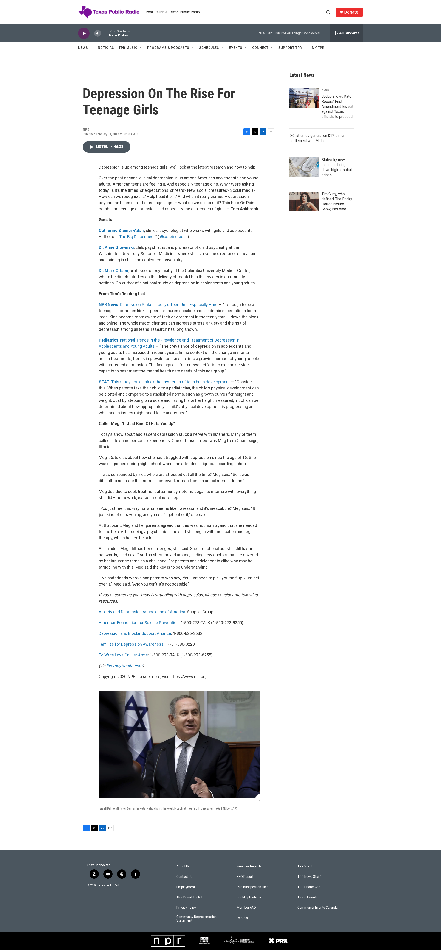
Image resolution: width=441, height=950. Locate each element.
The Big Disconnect (137, 236)
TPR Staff (304, 866)
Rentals (242, 918)
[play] (84, 33)
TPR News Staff (309, 876)
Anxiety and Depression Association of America (142, 611)
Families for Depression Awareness (131, 644)
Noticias (106, 48)
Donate (351, 12)
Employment (185, 887)
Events (235, 48)
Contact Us (184, 876)
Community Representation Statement (196, 918)
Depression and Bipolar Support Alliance (135, 633)
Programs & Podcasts (168, 48)
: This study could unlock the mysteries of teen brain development (164, 381)
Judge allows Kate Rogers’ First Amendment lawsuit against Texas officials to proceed (337, 106)
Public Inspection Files (252, 887)
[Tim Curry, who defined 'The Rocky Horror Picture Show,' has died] (304, 201)
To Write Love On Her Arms (123, 655)
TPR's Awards (307, 897)
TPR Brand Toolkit (189, 897)
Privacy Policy (186, 907)
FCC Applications (249, 897)
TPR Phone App (308, 887)
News (83, 48)
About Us (183, 866)
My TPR (318, 48)
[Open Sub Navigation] (91, 48)
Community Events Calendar (318, 907)
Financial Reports (249, 866)
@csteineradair (174, 236)
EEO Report (245, 876)
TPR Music (128, 48)
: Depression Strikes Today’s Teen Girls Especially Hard (158, 304)
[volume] (98, 33)
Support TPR (290, 48)
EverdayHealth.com (124, 665)
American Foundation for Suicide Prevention (139, 622)
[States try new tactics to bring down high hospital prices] (304, 167)
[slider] (105, 33)
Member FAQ (246, 907)
